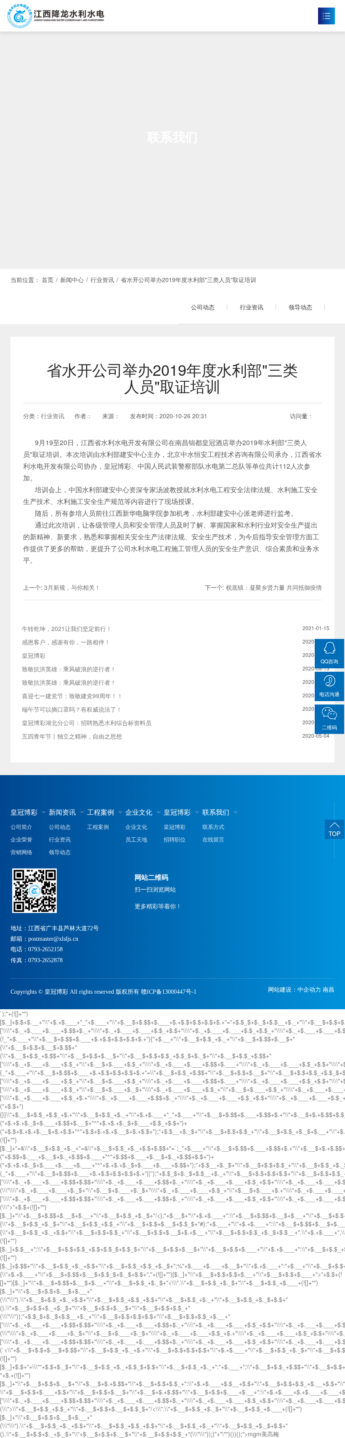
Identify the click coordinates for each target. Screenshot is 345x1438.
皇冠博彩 (24, 812)
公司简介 (21, 827)
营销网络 (21, 852)
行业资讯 (251, 307)
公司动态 (203, 307)
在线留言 (213, 839)
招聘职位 (175, 839)
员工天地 (136, 839)
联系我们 (215, 812)
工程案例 (100, 812)
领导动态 (300, 307)
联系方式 (213, 827)
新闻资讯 (62, 812)
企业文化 (138, 812)
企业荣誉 (21, 839)
